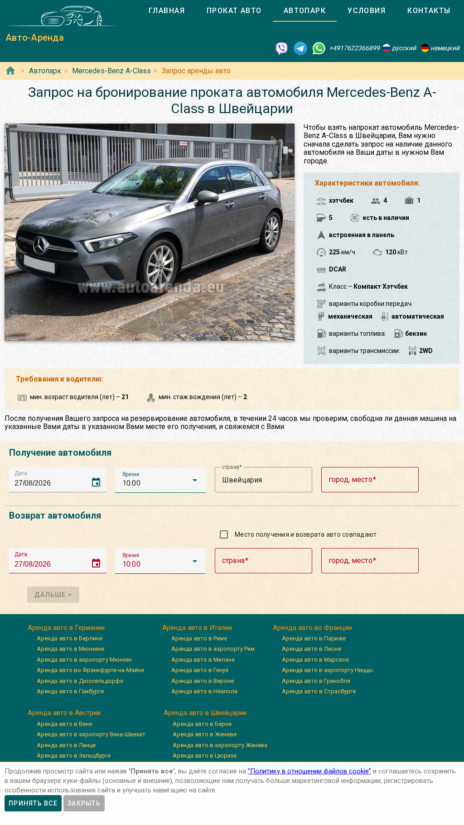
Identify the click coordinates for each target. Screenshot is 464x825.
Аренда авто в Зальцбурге (74, 755)
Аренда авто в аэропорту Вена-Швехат (91, 734)
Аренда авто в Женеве (205, 734)
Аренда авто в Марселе (315, 659)
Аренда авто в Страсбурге (319, 691)
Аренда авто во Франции (312, 628)
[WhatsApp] (319, 48)
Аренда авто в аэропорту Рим (213, 648)
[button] (160, 480)
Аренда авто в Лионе (311, 648)
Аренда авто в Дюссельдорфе (80, 680)
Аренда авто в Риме (199, 638)
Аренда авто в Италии (197, 628)
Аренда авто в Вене (64, 723)
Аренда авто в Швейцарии (205, 713)
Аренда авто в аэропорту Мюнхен (84, 659)
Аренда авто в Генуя (199, 670)
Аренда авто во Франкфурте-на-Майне (90, 670)
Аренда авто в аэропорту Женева (220, 745)
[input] (60, 479)
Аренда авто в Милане (203, 659)
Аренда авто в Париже (314, 638)
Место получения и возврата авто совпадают (306, 534)
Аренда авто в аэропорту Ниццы (327, 670)
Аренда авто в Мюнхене (70, 648)
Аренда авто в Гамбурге (70, 691)
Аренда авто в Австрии (64, 713)
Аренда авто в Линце (66, 745)
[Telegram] (300, 48)
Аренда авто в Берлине (69, 638)
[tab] (167, 11)
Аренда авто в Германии (66, 628)
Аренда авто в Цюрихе (205, 755)
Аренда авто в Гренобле (316, 680)
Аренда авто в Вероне (202, 680)
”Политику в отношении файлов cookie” (309, 771)
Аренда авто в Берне (202, 723)
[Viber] (281, 48)
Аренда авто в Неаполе (204, 691)
